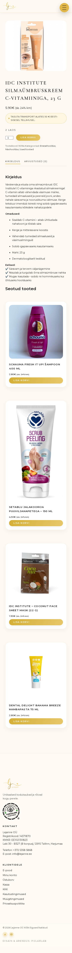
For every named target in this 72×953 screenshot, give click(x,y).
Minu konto (10, 875)
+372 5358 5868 (22, 850)
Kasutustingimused (14, 894)
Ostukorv (8, 879)
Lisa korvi (28, 137)
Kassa (6, 884)
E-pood (7, 870)
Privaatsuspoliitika (13, 903)
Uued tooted (27, 149)
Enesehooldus (47, 146)
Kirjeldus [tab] (12, 161)
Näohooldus (12, 149)
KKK (5, 889)
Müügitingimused (13, 898)
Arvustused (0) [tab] (35, 161)
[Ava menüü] (64, 7)
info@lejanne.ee (22, 853)
